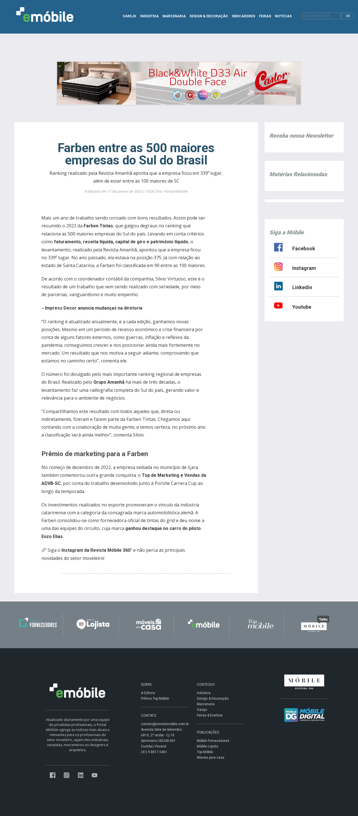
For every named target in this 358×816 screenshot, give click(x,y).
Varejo (202, 710)
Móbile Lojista (207, 746)
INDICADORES (243, 16)
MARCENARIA (174, 16)
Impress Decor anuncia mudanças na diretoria (93, 308)
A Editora (148, 693)
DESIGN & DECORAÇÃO (209, 16)
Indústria (204, 693)
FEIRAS (265, 16)
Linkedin (302, 287)
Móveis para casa (210, 758)
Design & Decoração (213, 699)
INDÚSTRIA (149, 16)
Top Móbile (205, 752)
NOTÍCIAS (283, 16)
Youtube (301, 307)
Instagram (304, 268)
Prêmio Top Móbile (155, 699)
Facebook (303, 248)
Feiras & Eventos (210, 715)
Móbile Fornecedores (213, 741)
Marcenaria (206, 704)
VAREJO (129, 16)
